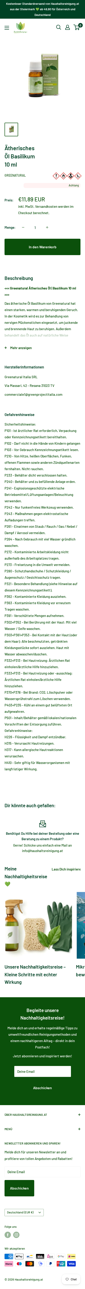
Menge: (10, 227)
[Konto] (67, 27)
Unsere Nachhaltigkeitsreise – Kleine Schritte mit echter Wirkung (35, 974)
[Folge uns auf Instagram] (16, 1235)
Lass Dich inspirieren (67, 869)
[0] (77, 27)
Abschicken (42, 1088)
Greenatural (15, 175)
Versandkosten (46, 206)
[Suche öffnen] (58, 27)
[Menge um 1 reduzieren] (23, 227)
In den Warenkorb (42, 247)
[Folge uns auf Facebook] (8, 1235)
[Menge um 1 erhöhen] (47, 227)
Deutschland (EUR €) (20, 1212)
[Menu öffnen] (7, 28)
